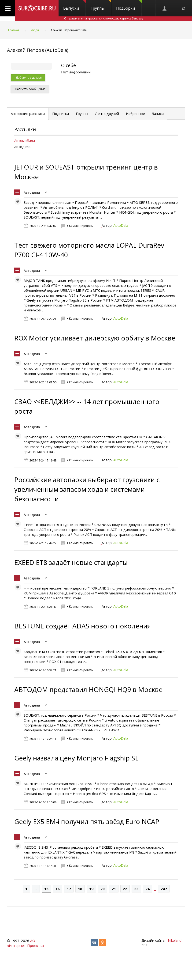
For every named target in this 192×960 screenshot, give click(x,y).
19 (91, 888)
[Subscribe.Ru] (37, 8)
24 (147, 888)
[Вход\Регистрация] (164, 8)
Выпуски (71, 8)
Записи (158, 113)
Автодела (32, 192)
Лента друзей (107, 113)
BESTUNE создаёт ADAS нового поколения (82, 625)
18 (80, 888)
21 (114, 888)
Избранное (135, 113)
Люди (35, 30)
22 (125, 888)
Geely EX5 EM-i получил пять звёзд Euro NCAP (86, 821)
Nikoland (174, 940)
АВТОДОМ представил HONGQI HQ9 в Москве (88, 689)
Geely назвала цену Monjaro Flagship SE (76, 757)
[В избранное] (19, 202)
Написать (29, 89)
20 (102, 888)
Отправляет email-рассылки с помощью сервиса (103, 18)
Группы (97, 8)
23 (136, 888)
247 (164, 888)
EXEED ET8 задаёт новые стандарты (71, 562)
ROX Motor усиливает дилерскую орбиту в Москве (94, 337)
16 (57, 888)
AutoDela (120, 225)
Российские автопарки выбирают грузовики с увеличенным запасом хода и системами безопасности (87, 489)
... (35, 888)
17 (69, 888)
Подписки (60, 113)
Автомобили (24, 140)
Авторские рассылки (28, 113)
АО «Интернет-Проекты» (25, 943)
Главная (13, 30)
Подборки (125, 8)
